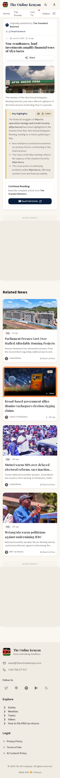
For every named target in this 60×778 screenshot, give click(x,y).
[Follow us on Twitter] (6, 688)
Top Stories (18, 13)
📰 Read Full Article (16, 31)
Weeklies (13, 711)
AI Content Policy (17, 753)
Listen (48, 113)
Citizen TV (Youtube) (18, 417)
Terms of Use (14, 747)
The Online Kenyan (25, 4)
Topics (12, 715)
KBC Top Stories (17, 552)
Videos (46, 13)
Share (32, 57)
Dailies (12, 707)
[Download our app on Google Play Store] (36, 688)
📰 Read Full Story (47, 358)
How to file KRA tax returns (23, 723)
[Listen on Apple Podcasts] (16, 688)
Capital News (15, 358)
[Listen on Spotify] (26, 688)
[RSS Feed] (46, 688)
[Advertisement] (30, 250)
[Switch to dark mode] (46, 4)
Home (6, 13)
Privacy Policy (14, 741)
